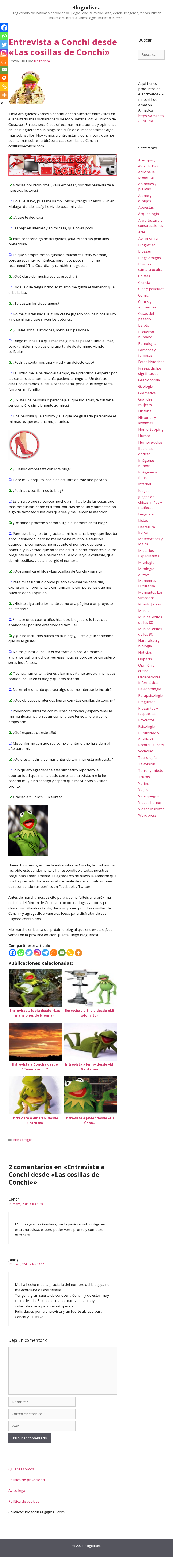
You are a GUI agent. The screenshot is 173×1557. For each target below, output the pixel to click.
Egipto (143, 325)
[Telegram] (45, 952)
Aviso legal (17, 1490)
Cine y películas (151, 288)
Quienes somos (21, 1469)
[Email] (62, 952)
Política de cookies (23, 1501)
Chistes (144, 275)
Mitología (146, 562)
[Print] (4, 78)
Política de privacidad (26, 1479)
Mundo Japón (149, 604)
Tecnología (147, 757)
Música (144, 610)
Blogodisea (86, 7)
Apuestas (146, 207)
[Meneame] (53, 952)
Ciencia (144, 282)
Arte (141, 232)
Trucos (144, 776)
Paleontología (149, 688)
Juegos (143, 490)
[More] (78, 952)
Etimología (147, 343)
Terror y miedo (150, 770)
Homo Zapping (151, 429)
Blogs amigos (22, 1140)
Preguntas (146, 701)
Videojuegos (148, 796)
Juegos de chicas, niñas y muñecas (150, 502)
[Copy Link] (70, 952)
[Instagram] (37, 952)
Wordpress (147, 815)
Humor (144, 435)
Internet (144, 483)
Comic (143, 295)
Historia (145, 411)
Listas (143, 520)
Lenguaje (146, 514)
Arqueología (148, 213)
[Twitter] (29, 952)
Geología (145, 386)
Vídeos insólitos (151, 809)
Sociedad (146, 751)
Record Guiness (151, 744)
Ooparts (145, 658)
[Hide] (1, 103)
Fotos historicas (151, 361)
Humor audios (150, 442)
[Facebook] (12, 952)
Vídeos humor (150, 802)
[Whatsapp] (20, 952)
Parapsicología (150, 695)
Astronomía (148, 238)
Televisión (146, 763)
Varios (143, 783)
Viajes (143, 789)
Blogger (144, 251)
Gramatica (147, 392)
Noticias (145, 652)
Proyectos (146, 720)
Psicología (146, 726)
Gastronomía (149, 380)
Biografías (146, 244)
